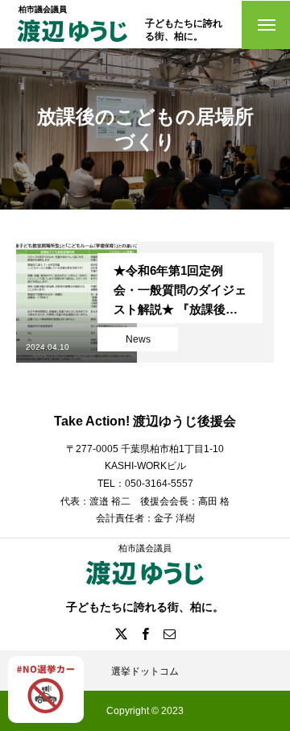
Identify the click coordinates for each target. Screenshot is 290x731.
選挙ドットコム (145, 671)
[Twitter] (121, 633)
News (138, 339)
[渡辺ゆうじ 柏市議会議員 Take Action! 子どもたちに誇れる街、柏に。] (72, 43)
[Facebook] (145, 633)
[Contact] (169, 633)
